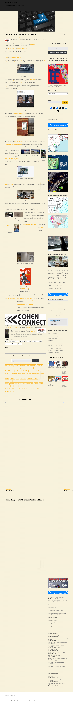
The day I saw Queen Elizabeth (54, 619)
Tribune (13, 80)
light (61, 277)
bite (62, 270)
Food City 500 (7, 388)
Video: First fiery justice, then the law (55, 655)
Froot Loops (23, 288)
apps (6, 365)
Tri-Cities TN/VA (8, 381)
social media (39, 375)
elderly (57, 273)
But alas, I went (11, 48)
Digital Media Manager (9, 370)
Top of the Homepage (52, 333)
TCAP (38, 388)
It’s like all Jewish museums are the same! (56, 597)
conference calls (8, 146)
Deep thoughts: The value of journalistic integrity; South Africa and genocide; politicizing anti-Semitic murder (57, 615)
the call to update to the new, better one (13, 144)
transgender (29, 378)
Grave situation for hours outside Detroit (15, 490)
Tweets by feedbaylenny (52, 119)
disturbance (50, 273)
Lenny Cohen (8, 37)
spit (52, 282)
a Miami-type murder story (20, 113)
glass (49, 275)
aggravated (51, 270)
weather (6, 86)
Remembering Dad (51, 624)
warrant (56, 288)
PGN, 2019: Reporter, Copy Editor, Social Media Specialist (57, 346)
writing (16, 386)
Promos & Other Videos (32, 7)
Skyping (16, 205)
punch (49, 280)
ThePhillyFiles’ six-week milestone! (54, 649)
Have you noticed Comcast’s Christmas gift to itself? (58, 642)
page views (32, 162)
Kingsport (28, 159)
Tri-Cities (17, 149)
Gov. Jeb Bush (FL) (24, 370)
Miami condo (11, 375)
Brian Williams (22, 365)
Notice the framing (21, 108)
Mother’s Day (39, 186)
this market (7, 152)
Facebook (17, 370)
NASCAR (29, 327)
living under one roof (23, 207)
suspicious (50, 283)
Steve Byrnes (33, 388)
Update (6, 57)
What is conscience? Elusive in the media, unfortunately (64, 384)
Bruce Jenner (7, 368)
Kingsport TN (7, 373)
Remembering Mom (59, 312)
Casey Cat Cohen (39, 386)
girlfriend (65, 273)
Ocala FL (61, 279)
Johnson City (17, 159)
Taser (53, 283)
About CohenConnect (45, 3)
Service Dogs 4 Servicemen (31, 183)
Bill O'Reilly (11, 365)
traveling (35, 378)
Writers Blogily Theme (35, 700)
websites (41, 383)
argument (56, 270)
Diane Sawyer (31, 266)
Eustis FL (61, 273)
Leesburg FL (58, 277)
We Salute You (37, 114)
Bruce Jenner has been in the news (12, 266)
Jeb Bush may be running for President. (25, 304)
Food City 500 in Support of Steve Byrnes (16, 49)
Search (65, 102)
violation (50, 288)
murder (24, 375)
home (30, 370)
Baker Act (60, 270)
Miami (21, 60)
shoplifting (50, 282)
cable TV (13, 368)
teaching (7, 378)
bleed (65, 270)
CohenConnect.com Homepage (33, 3)
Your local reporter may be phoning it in (55, 635)
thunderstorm (23, 378)
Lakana (21, 82)
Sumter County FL (61, 282)
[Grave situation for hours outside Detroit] (32, 444)
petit (64, 279)
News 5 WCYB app (18, 141)
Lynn (63, 277)
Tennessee (16, 61)
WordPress (32, 79)
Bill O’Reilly (42, 226)
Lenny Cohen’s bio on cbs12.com (54, 627)
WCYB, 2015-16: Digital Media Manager (55, 350)
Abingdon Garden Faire (23, 386)
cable (39, 213)
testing (17, 378)
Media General (20, 80)
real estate (29, 375)
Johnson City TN (36, 370)
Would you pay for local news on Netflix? (55, 610)
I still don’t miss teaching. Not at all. (24, 298)
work (6, 158)
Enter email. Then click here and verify (58, 52)
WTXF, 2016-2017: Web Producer (54, 348)
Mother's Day (18, 375)
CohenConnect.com (11, 2)
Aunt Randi (11, 205)
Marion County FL (53, 279)
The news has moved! (52, 604)
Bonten (27, 143)
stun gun (55, 282)
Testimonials (41, 7)
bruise (67, 270)
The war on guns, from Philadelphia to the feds (57, 652)
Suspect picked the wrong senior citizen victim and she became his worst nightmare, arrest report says (57, 309)
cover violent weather (12, 114)
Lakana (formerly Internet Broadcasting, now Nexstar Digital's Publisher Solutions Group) (28, 373)
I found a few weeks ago (16, 57)
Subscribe (35, 360)
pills (66, 279)
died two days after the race (14, 327)
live (17, 156)
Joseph (51, 275)
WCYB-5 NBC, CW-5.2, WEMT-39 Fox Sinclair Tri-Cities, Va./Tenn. (21, 383)
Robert (59, 280)
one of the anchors (25, 333)
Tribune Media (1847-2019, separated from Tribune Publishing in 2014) (25, 381)
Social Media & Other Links (57, 3)
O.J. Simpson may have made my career (55, 343)
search (63, 281)
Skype (34, 375)
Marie (65, 277)
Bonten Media (32, 386)
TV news (41, 381)
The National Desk (55, 285)
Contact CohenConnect (50, 7)
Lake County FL (61, 275)
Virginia (20, 61)
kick (54, 275)
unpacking (11, 184)
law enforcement (51, 277)
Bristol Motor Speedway (22, 48)
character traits (29, 368)
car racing (19, 368)
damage (61, 272)
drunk (54, 273)
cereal (23, 368)
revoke (56, 280)
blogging (16, 365)
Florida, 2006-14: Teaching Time (54, 352)
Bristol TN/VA (40, 365)
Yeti (13, 391)
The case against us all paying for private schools (51, 383)
